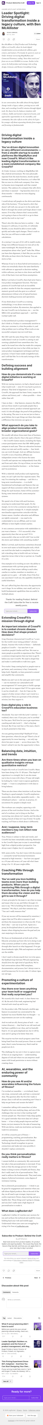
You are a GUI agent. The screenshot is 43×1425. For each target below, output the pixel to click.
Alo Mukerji (14, 1373)
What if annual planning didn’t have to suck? (15, 1325)
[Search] (39, 1318)
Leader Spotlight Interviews (14, 9)
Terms (25, 1410)
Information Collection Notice (23, 1260)
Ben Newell (14, 1333)
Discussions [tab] (18, 1318)
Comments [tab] (6, 1292)
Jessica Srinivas (12, 32)
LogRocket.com (22, 1226)
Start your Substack (16, 1415)
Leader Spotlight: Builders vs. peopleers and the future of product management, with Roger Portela (16, 1344)
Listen (38, 33)
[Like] (4, 39)
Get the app (32, 1415)
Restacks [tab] (15, 1292)
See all (5, 1381)
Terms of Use (32, 1258)
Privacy (19, 1410)
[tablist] (11, 1292)
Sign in (38, 3)
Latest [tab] (9, 1318)
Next (36, 1278)
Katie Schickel (12, 1353)
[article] (21, 1330)
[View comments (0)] (9, 39)
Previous (8, 1278)
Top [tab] (4, 1318)
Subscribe (31, 3)
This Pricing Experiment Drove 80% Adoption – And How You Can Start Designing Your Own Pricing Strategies (15, 1364)
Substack (11, 1421)
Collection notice (34, 1410)
